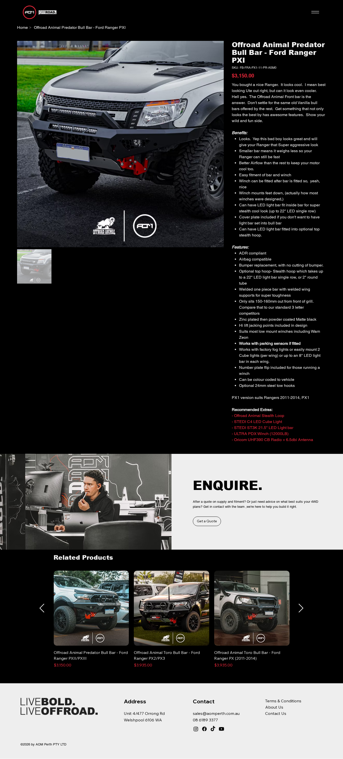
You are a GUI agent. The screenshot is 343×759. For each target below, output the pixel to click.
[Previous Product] (41, 608)
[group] (171, 619)
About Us (274, 707)
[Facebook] (204, 729)
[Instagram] (196, 729)
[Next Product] (301, 608)
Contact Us (275, 713)
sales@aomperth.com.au (216, 713)
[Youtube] (221, 729)
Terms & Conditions (283, 700)
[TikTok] (213, 729)
